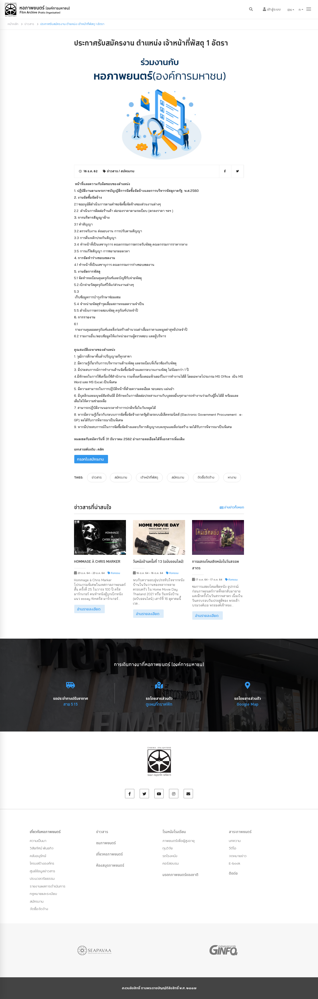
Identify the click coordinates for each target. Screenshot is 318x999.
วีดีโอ (232, 848)
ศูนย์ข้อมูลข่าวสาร (42, 871)
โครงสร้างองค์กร (42, 863)
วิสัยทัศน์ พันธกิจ (42, 848)
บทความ (235, 840)
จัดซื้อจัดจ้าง (206, 477)
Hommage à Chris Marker (97, 561)
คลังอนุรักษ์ (38, 855)
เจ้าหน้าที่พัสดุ (149, 477)
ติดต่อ (233, 873)
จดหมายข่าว (238, 855)
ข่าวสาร (29, 24)
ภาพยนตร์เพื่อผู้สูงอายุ (178, 840)
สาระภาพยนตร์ (240, 831)
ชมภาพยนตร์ (106, 843)
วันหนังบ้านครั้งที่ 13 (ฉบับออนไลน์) (158, 561)
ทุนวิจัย (167, 848)
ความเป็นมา (38, 840)
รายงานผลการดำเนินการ (47, 886)
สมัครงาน (127, 171)
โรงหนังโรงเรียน (174, 831)
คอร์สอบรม (170, 863)
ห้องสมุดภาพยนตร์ (110, 865)
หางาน (232, 477)
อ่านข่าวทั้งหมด (233, 507)
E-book (234, 863)
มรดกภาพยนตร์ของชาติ (180, 874)
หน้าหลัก (13, 24)
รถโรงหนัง (169, 855)
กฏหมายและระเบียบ (43, 893)
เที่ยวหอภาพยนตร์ (109, 854)
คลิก (101, 449)
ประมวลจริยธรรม (42, 878)
